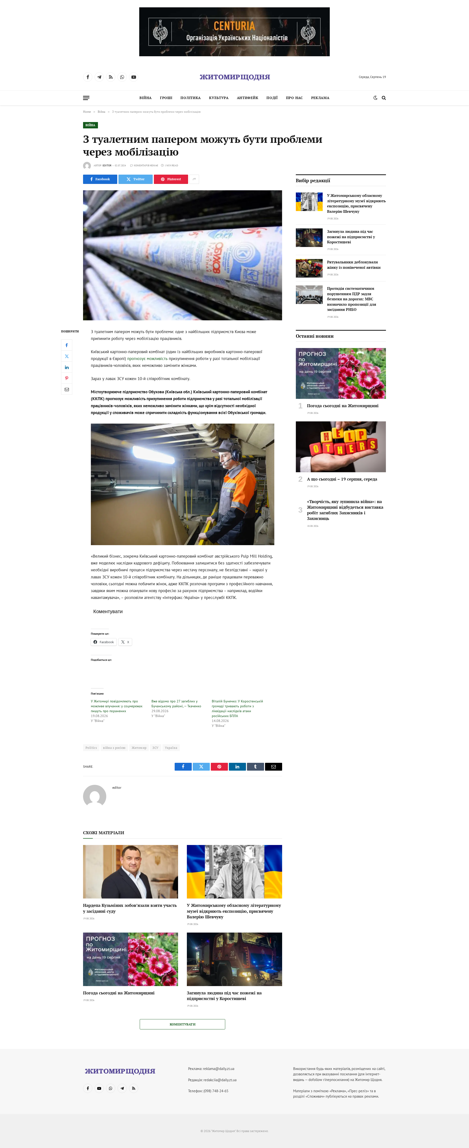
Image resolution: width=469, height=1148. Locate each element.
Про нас (294, 97)
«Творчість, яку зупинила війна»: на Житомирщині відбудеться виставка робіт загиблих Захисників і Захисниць (345, 510)
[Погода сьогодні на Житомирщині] (130, 959)
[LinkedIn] (66, 367)
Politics (91, 747)
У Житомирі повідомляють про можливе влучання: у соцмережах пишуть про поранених (116, 706)
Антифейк (247, 97)
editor (107, 165)
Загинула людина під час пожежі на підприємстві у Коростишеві (224, 995)
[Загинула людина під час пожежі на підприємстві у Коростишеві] (234, 959)
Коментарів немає (146, 165)
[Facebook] (66, 345)
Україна (171, 747)
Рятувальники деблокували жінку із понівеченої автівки (354, 264)
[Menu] (86, 97)
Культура (219, 97)
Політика (191, 97)
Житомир (139, 747)
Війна (145, 97)
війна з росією (114, 747)
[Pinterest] (66, 378)
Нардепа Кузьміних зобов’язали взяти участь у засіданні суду (130, 908)
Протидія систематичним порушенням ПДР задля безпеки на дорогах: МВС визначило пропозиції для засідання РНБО (351, 299)
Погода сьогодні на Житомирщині (119, 993)
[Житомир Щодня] (234, 77)
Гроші (166, 97)
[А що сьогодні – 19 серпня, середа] (341, 446)
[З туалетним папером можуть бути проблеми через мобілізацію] (182, 255)
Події (272, 97)
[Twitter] (66, 356)
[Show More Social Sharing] (194, 179)
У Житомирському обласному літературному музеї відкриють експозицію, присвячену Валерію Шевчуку (234, 910)
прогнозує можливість (147, 358)
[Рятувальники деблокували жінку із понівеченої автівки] (309, 268)
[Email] (66, 389)
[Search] (383, 97)
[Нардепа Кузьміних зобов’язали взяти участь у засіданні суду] (130, 872)
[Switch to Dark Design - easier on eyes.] (375, 98)
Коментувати (182, 1024)
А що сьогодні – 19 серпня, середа (342, 479)
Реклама (320, 97)
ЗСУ (155, 747)
